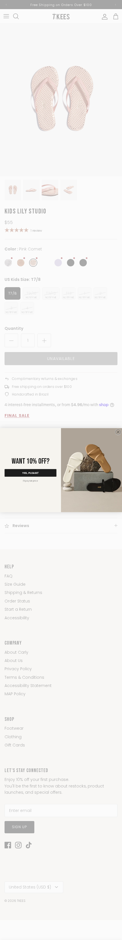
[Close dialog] (118, 432)
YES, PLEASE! (30, 472)
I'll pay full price (30, 480)
